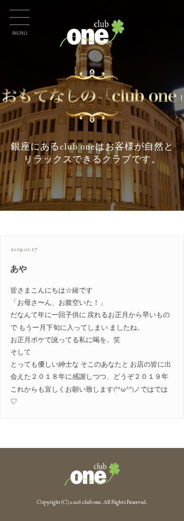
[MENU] (19, 19)
